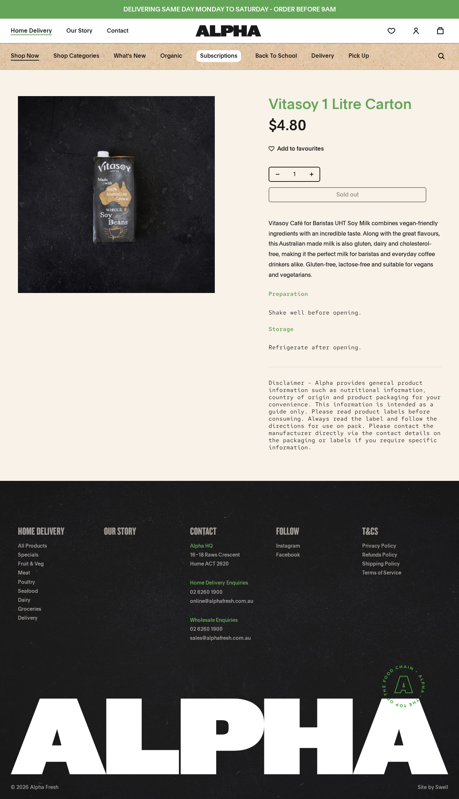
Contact (203, 531)
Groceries (29, 609)
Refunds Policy (379, 555)
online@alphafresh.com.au (221, 601)
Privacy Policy (379, 546)
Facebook (288, 555)
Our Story (120, 531)
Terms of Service (381, 573)
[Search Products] (441, 56)
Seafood (28, 591)
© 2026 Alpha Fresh (34, 787)
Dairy (24, 600)
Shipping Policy (381, 564)
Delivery (28, 618)
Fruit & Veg (31, 564)
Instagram (288, 546)
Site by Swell (433, 787)
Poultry (26, 582)
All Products (32, 546)
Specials (28, 555)
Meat (24, 573)
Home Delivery (41, 531)
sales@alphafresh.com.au (220, 638)
